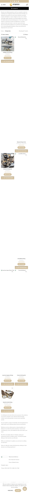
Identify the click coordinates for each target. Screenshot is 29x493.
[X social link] (12, 1)
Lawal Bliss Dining (21, 258)
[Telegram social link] (18, 1)
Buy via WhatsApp (8, 61)
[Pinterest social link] (14, 1)
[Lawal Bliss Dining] (21, 205)
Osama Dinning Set (21, 375)
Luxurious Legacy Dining (7, 375)
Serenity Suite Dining (7, 402)
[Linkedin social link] (16, 1)
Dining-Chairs (19, 143)
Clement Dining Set (7, 169)
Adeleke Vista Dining (7, 52)
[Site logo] (14, 4)
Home (2, 31)
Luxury (10, 403)
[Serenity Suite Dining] (7, 393)
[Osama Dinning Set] (21, 322)
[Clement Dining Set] (7, 160)
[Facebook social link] (10, 1)
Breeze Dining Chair (21, 142)
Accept (18, 490)
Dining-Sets (7, 53)
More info (10, 490)
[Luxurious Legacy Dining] (7, 322)
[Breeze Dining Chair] (21, 88)
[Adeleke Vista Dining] (7, 43)
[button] (8, 58)
